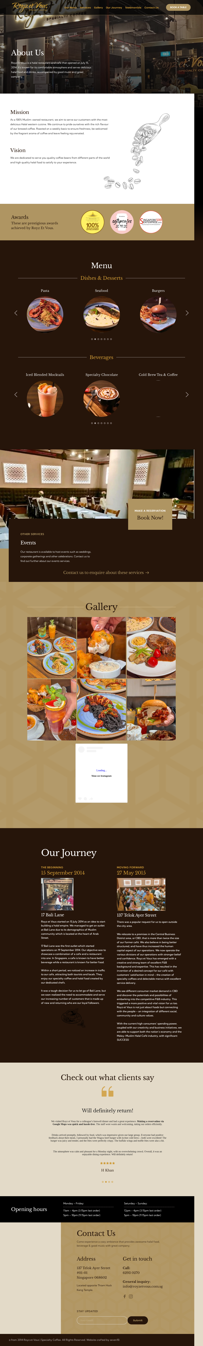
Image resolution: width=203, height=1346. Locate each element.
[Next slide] (187, 312)
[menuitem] (71, 7)
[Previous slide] (16, 312)
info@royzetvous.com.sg (143, 1286)
